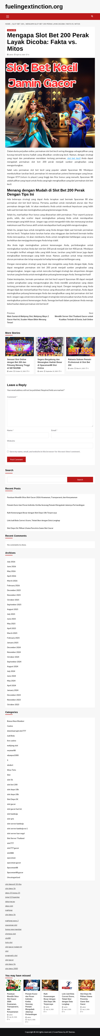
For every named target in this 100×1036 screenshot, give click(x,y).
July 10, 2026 (50, 1009)
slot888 (10, 853)
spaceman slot (11, 925)
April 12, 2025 (20, 55)
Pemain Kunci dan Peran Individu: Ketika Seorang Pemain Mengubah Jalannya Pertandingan (46, 505)
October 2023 (13, 704)
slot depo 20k (13, 794)
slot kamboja (12, 814)
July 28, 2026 (13, 1017)
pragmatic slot (11, 955)
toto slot (8, 942)
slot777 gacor (13, 848)
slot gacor (11, 804)
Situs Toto (11, 770)
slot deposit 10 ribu (13, 884)
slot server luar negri (16, 833)
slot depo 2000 (11, 968)
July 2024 (11, 671)
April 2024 (11, 685)
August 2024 (12, 666)
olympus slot (10, 933)
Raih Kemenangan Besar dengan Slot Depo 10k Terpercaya (32, 513)
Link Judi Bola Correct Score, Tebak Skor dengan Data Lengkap (33, 520)
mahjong (8, 910)
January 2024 (12, 690)
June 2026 (11, 566)
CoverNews (58, 1032)
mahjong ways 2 (12, 920)
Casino (10, 726)
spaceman (11, 858)
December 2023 (14, 695)
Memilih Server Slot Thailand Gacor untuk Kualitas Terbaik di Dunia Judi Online (74, 316)
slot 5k (10, 780)
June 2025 (11, 619)
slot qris (50, 353)
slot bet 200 (11, 30)
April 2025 (11, 628)
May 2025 (11, 623)
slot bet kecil (73, 158)
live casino (11, 740)
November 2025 (14, 595)
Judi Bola (11, 736)
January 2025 (12, 642)
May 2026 (11, 571)
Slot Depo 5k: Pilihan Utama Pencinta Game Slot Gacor (30, 528)
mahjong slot (12, 745)
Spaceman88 (12, 867)
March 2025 (12, 633)
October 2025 (13, 600)
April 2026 (11, 576)
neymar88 (11, 750)
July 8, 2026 (67, 1009)
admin (11, 55)
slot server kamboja (15, 824)
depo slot (9, 906)
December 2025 (14, 590)
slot (6, 951)
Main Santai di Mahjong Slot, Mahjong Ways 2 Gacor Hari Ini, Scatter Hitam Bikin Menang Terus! (28, 318)
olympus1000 (13, 755)
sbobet (10, 765)
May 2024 (11, 681)
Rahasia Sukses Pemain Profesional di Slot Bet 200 (79, 362)
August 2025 (12, 609)
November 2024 (14, 652)
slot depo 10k (13, 789)
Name (10, 430)
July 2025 (11, 614)
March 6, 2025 (80, 368)
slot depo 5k (10, 888)
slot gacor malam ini (13, 947)
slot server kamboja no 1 (17, 828)
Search (9, 470)
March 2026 (12, 581)
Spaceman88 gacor (15, 872)
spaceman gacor (14, 863)
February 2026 (13, 585)
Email (54, 430)
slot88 (8, 938)
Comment (12, 397)
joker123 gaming (12, 897)
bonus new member (13, 929)
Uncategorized (13, 877)
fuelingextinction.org (34, 6)
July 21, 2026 (31, 1019)
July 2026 (11, 562)
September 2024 (14, 662)
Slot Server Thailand (15, 838)
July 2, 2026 (85, 1009)
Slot (8, 775)
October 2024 (13, 657)
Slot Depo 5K (12, 799)
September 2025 (14, 604)
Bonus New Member (15, 721)
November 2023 (14, 700)
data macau (10, 901)
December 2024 (14, 647)
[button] (7, 16)
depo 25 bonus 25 (12, 893)
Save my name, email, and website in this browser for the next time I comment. (45, 451)
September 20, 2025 (52, 371)
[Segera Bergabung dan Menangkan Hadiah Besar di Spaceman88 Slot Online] (50, 346)
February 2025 (13, 638)
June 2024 (11, 676)
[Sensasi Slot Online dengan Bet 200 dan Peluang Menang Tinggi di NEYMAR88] (19, 346)
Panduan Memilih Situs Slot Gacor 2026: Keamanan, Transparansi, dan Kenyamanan (42, 497)
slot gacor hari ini (14, 809)
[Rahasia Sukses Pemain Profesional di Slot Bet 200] (80, 346)
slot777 (10, 843)
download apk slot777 (16, 731)
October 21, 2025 (20, 371)
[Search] (92, 16)
